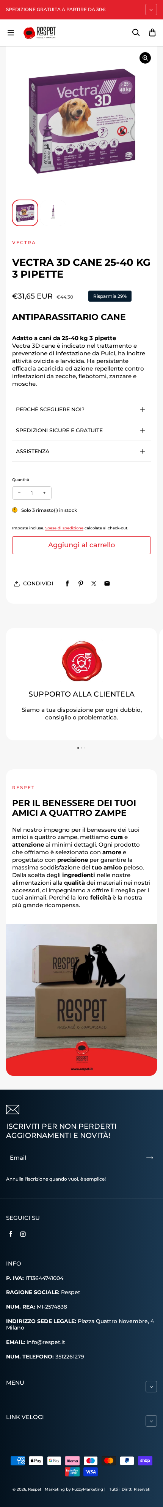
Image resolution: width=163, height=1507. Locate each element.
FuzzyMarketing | (88, 1489)
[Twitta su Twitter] (94, 583)
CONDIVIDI (38, 583)
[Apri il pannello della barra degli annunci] (151, 9)
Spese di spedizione (64, 528)
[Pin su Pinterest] (80, 583)
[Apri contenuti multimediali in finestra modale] (145, 58)
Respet (35, 1489)
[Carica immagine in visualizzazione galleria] (25, 213)
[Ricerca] (135, 32)
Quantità (20, 479)
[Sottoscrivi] (149, 1157)
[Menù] (10, 32)
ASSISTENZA (32, 451)
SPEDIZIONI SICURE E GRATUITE (59, 430)
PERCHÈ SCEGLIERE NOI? (50, 409)
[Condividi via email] (107, 583)
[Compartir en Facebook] (67, 583)
